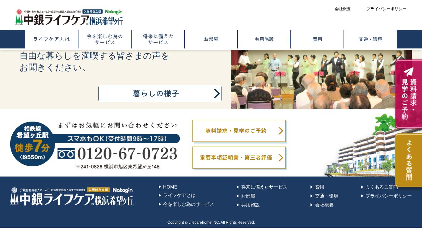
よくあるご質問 (381, 186)
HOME (170, 186)
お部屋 (211, 39)
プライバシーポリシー (388, 195)
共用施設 (264, 39)
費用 (317, 39)
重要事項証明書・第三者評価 (239, 158)
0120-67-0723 (95, 145)
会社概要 (324, 204)
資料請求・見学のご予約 (239, 131)
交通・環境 (370, 39)
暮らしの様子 (160, 93)
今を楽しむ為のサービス (104, 39)
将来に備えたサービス (158, 39)
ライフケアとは (51, 39)
